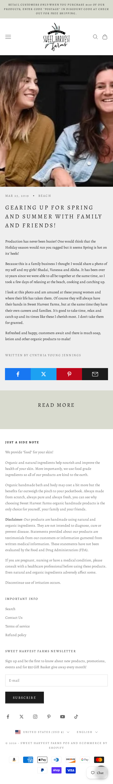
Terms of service (17, 626)
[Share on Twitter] (43, 374)
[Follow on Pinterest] (49, 716)
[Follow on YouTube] (62, 716)
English (85, 732)
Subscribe (24, 697)
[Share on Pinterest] (69, 374)
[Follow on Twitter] (21, 716)
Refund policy (15, 634)
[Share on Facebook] (18, 374)
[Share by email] (95, 374)
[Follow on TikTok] (76, 716)
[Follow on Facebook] (8, 716)
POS (66, 743)
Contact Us (14, 617)
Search (10, 608)
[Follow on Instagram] (35, 716)
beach (44, 196)
